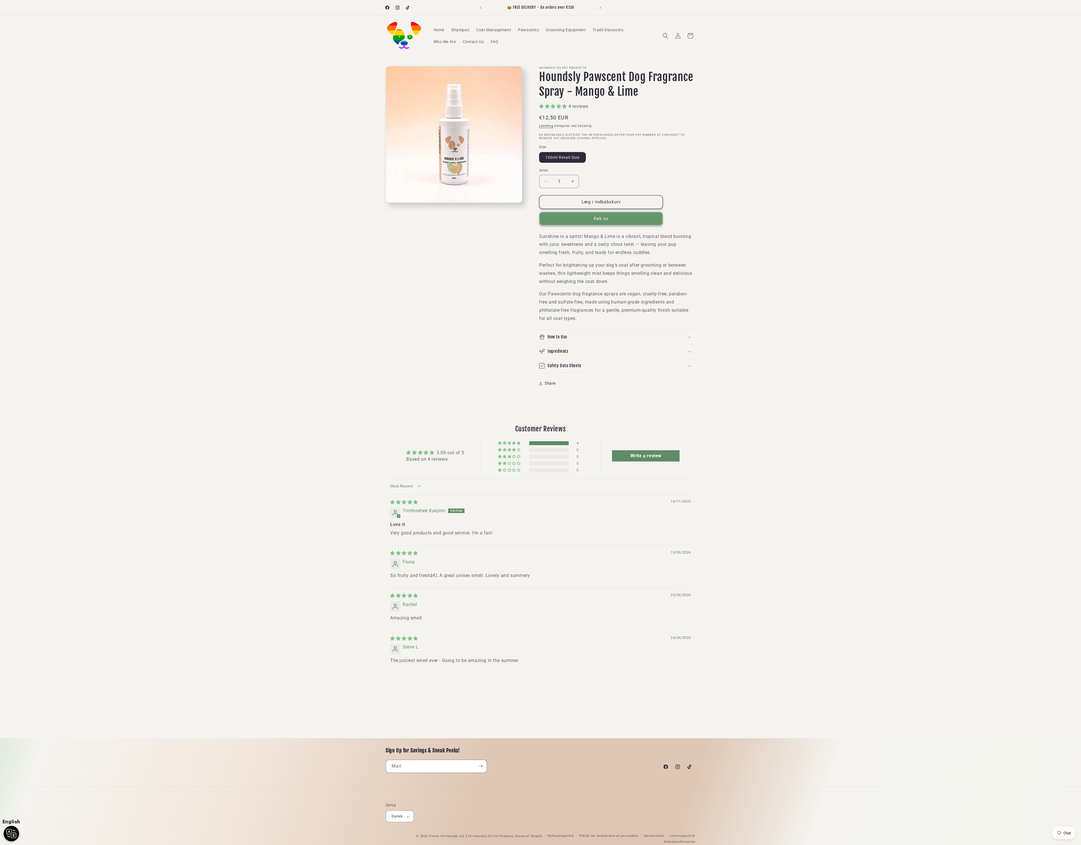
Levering (546, 126)
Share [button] (550, 383)
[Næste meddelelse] (600, 7)
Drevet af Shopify (528, 836)
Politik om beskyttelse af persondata (608, 836)
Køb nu (601, 218)
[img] (404, 502)
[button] (665, 36)
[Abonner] (480, 766)
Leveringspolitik (682, 836)
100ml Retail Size (562, 157)
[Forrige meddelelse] (480, 7)
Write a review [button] (646, 455)
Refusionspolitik (561, 836)
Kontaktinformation (679, 842)
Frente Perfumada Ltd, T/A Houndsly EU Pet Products (471, 836)
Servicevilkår (654, 836)
